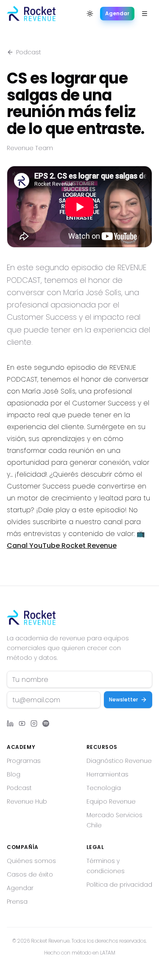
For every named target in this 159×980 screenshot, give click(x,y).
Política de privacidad (119, 884)
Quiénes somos (31, 861)
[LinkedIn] (10, 723)
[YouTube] (22, 723)
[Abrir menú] (144, 13)
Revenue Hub (27, 801)
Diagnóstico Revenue (119, 761)
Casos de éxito (30, 874)
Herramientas (107, 774)
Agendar (117, 13)
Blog (13, 774)
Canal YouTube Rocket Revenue (62, 545)
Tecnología (103, 788)
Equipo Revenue (111, 801)
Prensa (17, 901)
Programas (24, 761)
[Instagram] (34, 723)
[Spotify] (45, 723)
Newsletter (123, 699)
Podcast (28, 52)
